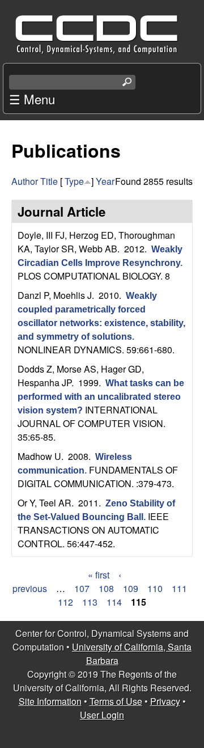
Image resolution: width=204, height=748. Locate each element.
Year (105, 181)
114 (114, 601)
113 (89, 601)
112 (65, 601)
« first (98, 574)
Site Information (50, 701)
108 (106, 588)
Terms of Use (116, 701)
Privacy (165, 701)
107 (82, 588)
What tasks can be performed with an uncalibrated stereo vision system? (101, 396)
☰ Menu (32, 99)
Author (24, 181)
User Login (102, 714)
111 (179, 588)
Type (74, 181)
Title (49, 181)
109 (130, 588)
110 (155, 588)
